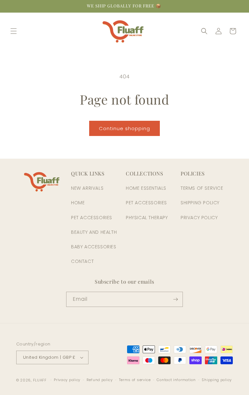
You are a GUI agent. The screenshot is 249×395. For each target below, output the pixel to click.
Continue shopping (124, 128)
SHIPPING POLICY (200, 202)
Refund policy (100, 379)
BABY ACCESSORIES (93, 246)
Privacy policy (67, 379)
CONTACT (82, 261)
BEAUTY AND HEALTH (94, 232)
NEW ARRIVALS (87, 188)
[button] (13, 31)
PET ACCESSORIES (91, 217)
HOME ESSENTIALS (146, 188)
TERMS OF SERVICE (202, 188)
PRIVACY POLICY (199, 217)
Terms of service (135, 379)
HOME (78, 202)
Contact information (176, 379)
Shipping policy (217, 379)
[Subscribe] (175, 299)
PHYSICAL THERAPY (147, 217)
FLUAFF (40, 380)
